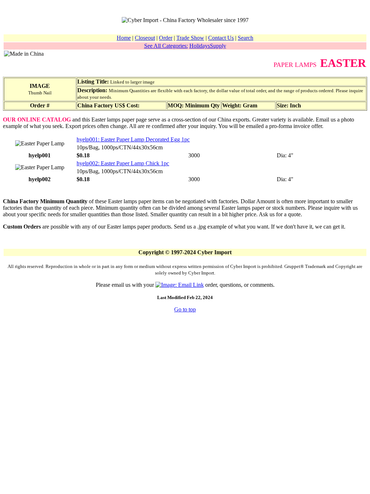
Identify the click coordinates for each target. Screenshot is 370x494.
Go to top (185, 309)
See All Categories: (166, 46)
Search (245, 38)
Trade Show (190, 38)
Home (124, 38)
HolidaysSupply (207, 46)
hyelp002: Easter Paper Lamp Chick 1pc (123, 163)
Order (165, 38)
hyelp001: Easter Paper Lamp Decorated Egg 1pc (133, 139)
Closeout (145, 38)
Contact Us (221, 38)
